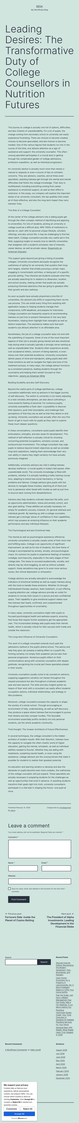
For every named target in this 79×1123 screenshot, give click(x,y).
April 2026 (60, 1064)
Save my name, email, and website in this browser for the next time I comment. (38, 890)
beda (39, 6)
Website (11, 876)
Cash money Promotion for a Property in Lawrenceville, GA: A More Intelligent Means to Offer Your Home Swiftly (65, 985)
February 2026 (62, 1071)
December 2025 (63, 1078)
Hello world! (35, 1050)
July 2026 (60, 1054)
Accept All (19, 1114)
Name (11, 863)
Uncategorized (65, 808)
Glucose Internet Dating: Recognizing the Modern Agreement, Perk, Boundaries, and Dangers (65, 969)
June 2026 (60, 1057)
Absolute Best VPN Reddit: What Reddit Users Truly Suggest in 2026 (64, 1031)
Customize (11, 1109)
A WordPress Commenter (16, 1050)
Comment (13, 837)
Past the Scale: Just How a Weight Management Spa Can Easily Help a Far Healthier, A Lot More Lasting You (64, 1001)
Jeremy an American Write (32, 376)
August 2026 (61, 1050)
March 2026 (61, 1068)
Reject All (27, 1109)
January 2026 (62, 1075)
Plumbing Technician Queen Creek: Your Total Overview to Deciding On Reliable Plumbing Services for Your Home (65, 1017)
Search (8, 957)
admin (13, 810)
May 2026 (60, 1061)
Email (44, 863)
